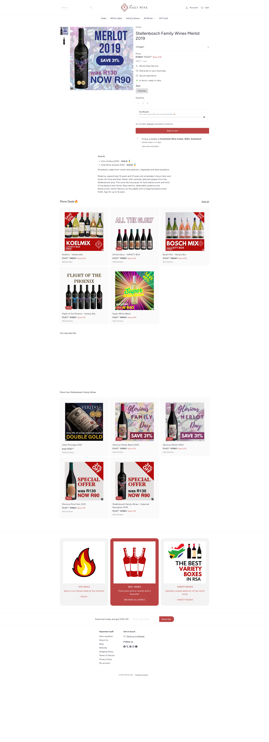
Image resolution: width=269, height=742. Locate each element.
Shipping (150, 124)
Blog (101, 644)
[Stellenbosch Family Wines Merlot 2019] (71, 361)
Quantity (140, 98)
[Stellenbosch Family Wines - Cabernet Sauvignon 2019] (134, 487)
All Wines (148, 18)
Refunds (103, 648)
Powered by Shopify (141, 675)
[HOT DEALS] (84, 562)
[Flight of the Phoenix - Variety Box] (84, 296)
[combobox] (77, 7)
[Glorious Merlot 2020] (185, 427)
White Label (116, 18)
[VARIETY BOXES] (185, 562)
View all (205, 201)
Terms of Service (107, 655)
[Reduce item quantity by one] (138, 103)
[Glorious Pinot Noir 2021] (84, 486)
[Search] (91, 7)
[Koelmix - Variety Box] (84, 236)
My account (104, 663)
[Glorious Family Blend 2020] (134, 427)
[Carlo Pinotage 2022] (84, 427)
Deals (103, 18)
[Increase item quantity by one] (147, 103)
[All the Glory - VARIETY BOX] (134, 236)
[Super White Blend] (134, 296)
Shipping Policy (106, 651)
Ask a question (106, 636)
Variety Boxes (133, 18)
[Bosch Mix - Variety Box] (185, 236)
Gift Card (163, 18)
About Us (103, 640)
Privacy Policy (105, 659)
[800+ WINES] (134, 562)
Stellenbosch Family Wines (83, 392)
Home (138, 27)
